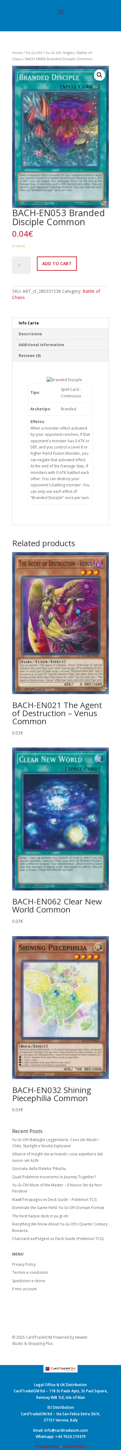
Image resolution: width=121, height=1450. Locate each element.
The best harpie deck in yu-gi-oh (40, 1216)
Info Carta (29, 323)
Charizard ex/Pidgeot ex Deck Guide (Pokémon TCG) (58, 1238)
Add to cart (57, 263)
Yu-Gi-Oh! (34, 52)
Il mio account (24, 1289)
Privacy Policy (24, 1264)
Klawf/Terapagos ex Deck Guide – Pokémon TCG (54, 1199)
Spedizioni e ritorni (28, 1280)
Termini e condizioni (30, 1272)
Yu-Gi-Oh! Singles (59, 52)
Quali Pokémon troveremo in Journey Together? (54, 1177)
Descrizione (30, 334)
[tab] (60, 323)
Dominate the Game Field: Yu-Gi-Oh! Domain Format (58, 1207)
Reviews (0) (30, 355)
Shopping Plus (40, 1343)
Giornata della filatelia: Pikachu (39, 1168)
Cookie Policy (74, 1446)
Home (17, 52)
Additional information (41, 344)
